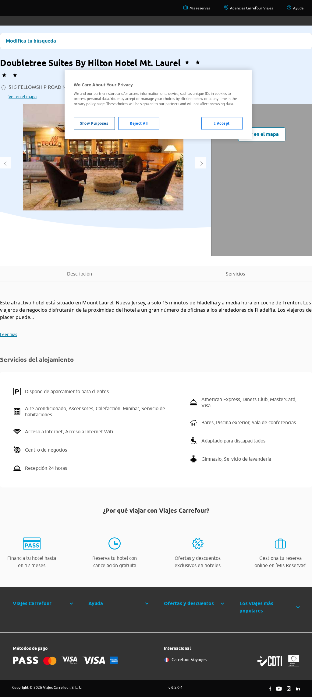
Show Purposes (94, 123)
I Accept (222, 123)
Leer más (8, 334)
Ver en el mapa (23, 96)
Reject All (139, 123)
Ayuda (298, 8)
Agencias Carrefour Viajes (251, 8)
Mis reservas (200, 8)
